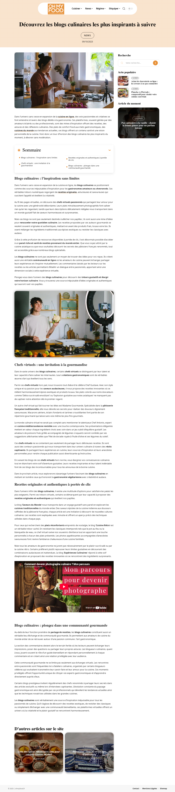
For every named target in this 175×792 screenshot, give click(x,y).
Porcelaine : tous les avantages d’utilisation (89, 753)
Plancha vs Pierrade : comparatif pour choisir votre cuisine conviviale (144, 94)
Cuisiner (39, 747)
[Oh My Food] (55, 8)
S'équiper (89, 747)
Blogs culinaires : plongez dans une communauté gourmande (83, 166)
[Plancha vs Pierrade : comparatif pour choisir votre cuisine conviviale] (123, 92)
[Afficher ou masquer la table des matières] (76, 150)
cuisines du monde (24, 130)
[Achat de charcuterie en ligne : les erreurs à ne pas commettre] (123, 80)
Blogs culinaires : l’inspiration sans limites (39, 157)
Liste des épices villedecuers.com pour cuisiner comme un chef (39, 753)
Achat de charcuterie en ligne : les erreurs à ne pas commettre (144, 82)
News (87, 35)
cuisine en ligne (66, 116)
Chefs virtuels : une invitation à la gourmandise (35, 164)
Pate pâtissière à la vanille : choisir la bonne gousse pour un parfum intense (138, 125)
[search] (124, 8)
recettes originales (67, 192)
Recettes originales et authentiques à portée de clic (87, 158)
